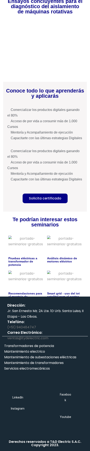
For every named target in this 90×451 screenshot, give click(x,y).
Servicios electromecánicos (27, 368)
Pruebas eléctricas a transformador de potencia (22, 261)
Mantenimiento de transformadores (34, 362)
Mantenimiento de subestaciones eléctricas (40, 357)
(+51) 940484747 (21, 327)
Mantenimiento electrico (24, 351)
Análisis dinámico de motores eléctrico (62, 260)
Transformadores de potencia (29, 345)
